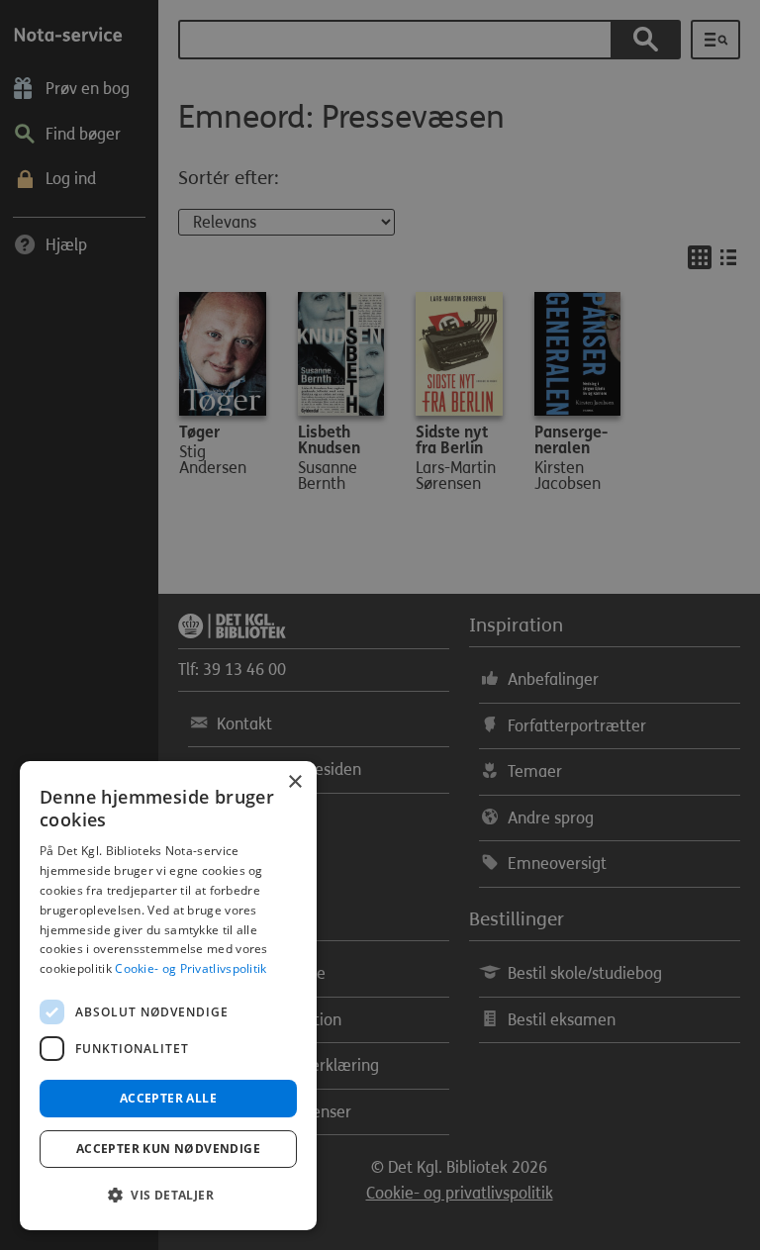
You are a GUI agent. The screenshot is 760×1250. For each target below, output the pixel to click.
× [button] (294, 782)
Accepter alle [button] (168, 1098)
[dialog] (168, 995)
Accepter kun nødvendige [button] (168, 1148)
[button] (168, 1195)
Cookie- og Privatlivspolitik (190, 968)
